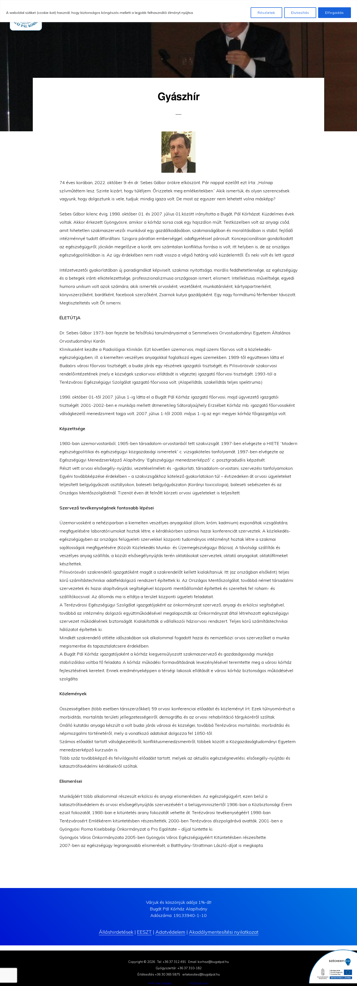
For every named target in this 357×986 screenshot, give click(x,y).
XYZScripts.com (199, 983)
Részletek (266, 12)
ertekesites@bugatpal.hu (201, 974)
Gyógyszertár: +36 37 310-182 (179, 968)
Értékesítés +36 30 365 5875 (158, 974)
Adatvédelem (170, 932)
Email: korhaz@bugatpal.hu (208, 962)
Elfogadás (334, 12)
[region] (178, 11)
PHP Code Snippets (160, 983)
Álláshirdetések (116, 932)
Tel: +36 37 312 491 (171, 962)
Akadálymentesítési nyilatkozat (223, 932)
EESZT (144, 932)
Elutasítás (300, 12)
